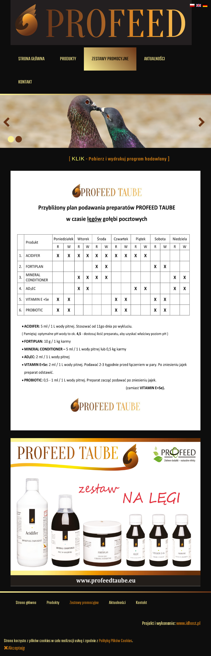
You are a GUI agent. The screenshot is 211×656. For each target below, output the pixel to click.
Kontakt (25, 82)
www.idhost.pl (188, 623)
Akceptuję (16, 648)
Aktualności (154, 59)
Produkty (68, 59)
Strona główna (31, 59)
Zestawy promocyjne (110, 59)
